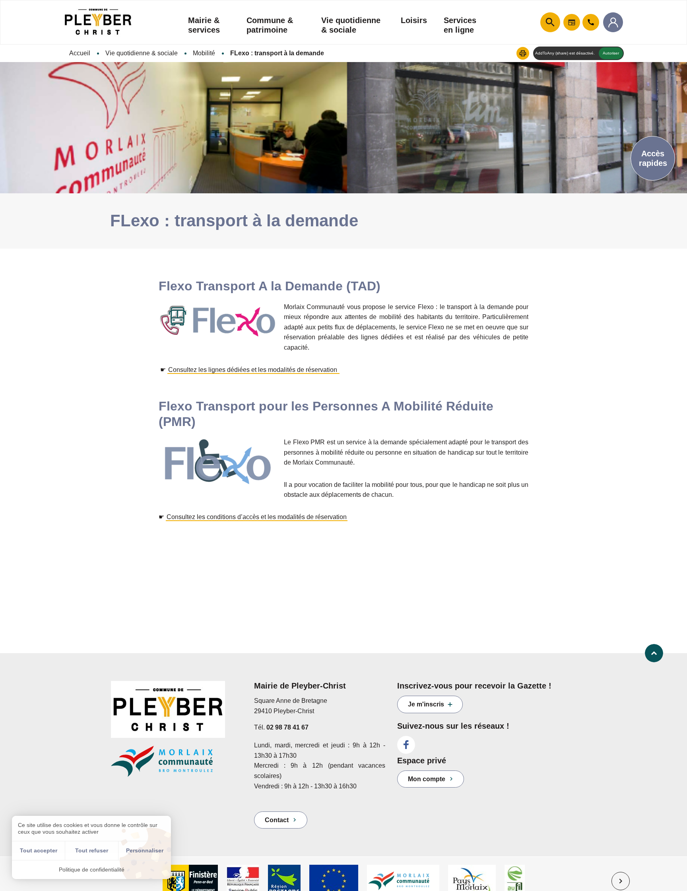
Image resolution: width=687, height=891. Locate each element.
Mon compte (426, 779)
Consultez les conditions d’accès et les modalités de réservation (257, 517)
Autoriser (611, 53)
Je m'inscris (426, 704)
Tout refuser (91, 850)
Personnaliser (144, 850)
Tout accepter (38, 850)
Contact (277, 820)
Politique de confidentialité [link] (91, 869)
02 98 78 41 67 (287, 727)
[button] (522, 53)
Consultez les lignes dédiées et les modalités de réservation (253, 369)
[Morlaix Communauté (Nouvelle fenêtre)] (176, 765)
